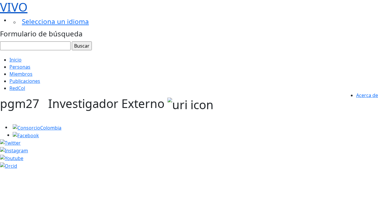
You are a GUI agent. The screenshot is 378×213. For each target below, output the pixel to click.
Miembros (20, 74)
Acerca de (367, 95)
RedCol (17, 88)
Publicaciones (24, 81)
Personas (19, 67)
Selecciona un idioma (55, 21)
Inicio (15, 60)
